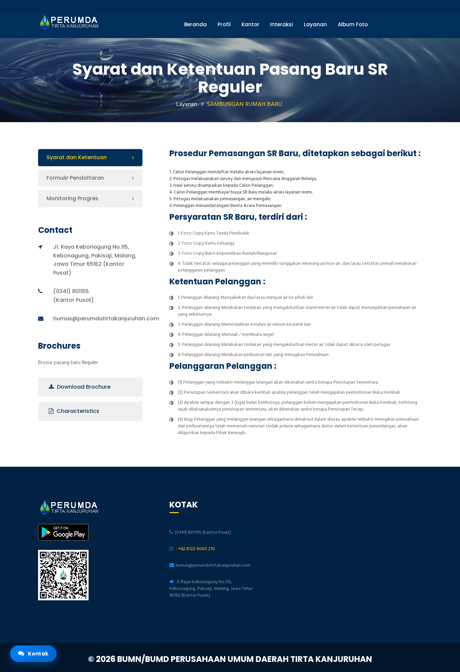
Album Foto (353, 24)
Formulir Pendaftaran (75, 178)
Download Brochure (83, 387)
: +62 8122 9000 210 (195, 549)
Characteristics (77, 411)
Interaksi (281, 24)
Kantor (250, 24)
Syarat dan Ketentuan (76, 157)
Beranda (195, 24)
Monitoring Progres (72, 198)
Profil (224, 24)
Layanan (315, 24)
